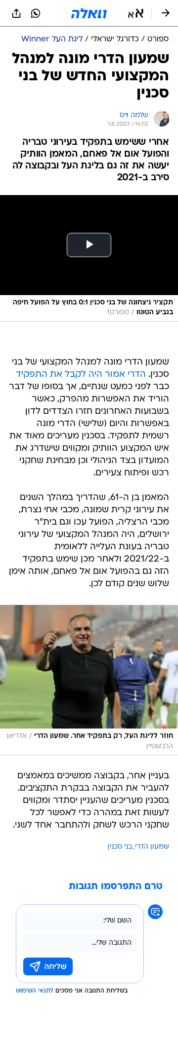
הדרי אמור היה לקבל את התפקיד (81, 374)
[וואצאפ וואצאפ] (36, 13)
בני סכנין (120, 847)
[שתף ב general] (16, 13)
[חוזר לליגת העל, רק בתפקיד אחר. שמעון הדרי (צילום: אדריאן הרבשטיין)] (89, 680)
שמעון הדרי (152, 847)
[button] (135, 13)
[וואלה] (89, 13)
